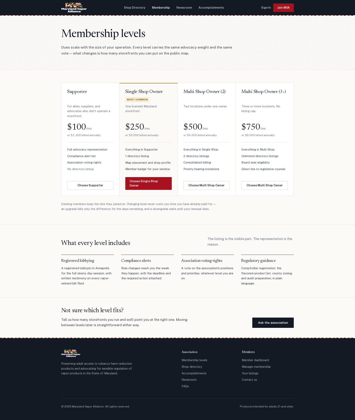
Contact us (249, 379)
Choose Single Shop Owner (143, 183)
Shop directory (192, 366)
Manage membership (256, 366)
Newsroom (184, 7)
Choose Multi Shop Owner (206, 185)
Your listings (250, 373)
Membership (161, 7)
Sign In (266, 7)
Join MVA (283, 7)
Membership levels (194, 360)
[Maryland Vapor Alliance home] (74, 8)
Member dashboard (255, 360)
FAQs (185, 386)
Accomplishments (211, 7)
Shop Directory (134, 7)
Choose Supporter (90, 185)
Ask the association (273, 322)
